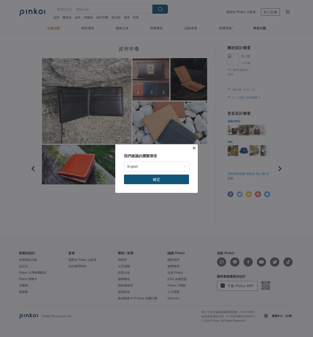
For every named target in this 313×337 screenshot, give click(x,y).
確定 (156, 179)
